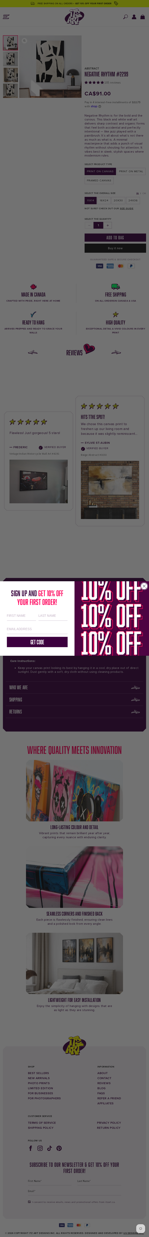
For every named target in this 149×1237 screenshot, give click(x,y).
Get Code (37, 642)
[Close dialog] (144, 586)
